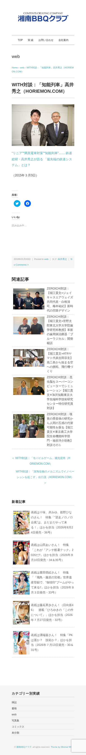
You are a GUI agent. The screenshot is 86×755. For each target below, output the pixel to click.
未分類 (15, 732)
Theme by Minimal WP (61, 747)
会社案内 (63, 40)
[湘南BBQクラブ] (43, 13)
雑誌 (14, 702)
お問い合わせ (45, 40)
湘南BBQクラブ (23, 747)
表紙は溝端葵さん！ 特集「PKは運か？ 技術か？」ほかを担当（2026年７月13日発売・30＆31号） (52, 642)
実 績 (30, 40)
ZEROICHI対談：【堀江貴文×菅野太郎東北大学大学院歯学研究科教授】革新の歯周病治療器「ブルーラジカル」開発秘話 (60, 330)
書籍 (14, 708)
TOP (20, 40)
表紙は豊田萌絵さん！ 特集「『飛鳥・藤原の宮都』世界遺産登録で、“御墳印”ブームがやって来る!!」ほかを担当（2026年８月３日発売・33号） (52, 582)
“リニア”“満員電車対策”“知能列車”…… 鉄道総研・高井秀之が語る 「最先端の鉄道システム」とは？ (42, 159)
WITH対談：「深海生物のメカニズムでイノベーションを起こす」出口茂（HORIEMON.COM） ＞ (45, 477)
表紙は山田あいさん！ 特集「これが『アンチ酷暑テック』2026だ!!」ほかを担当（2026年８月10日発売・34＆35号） (52, 552)
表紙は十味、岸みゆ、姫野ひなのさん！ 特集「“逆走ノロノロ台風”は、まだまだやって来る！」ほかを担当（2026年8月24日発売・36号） (52, 522)
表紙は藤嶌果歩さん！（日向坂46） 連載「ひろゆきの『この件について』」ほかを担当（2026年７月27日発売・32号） (52, 612)
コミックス (18, 726)
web (16, 56)
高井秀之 (62, 259)
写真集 (15, 720)
